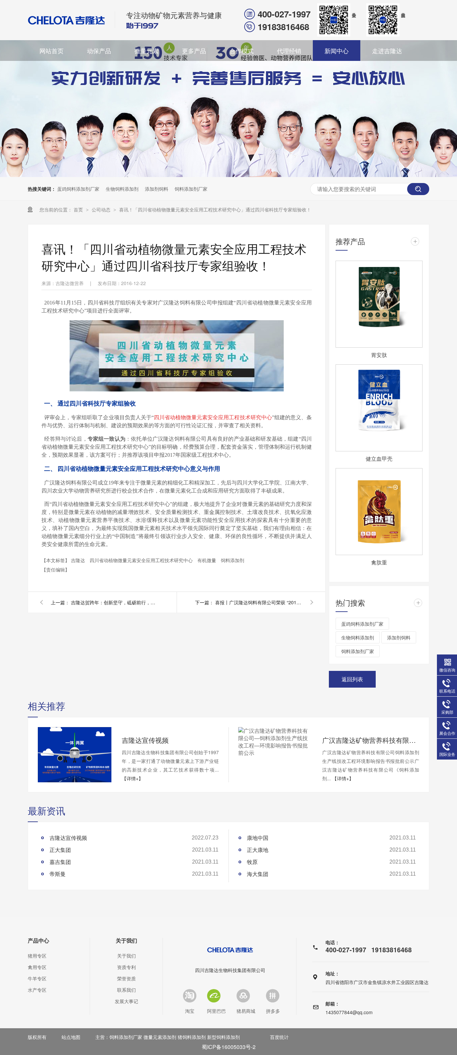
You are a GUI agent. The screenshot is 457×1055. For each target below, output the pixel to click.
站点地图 (71, 1037)
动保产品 (99, 50)
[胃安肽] (379, 304)
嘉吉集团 (60, 862)
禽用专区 (37, 967)
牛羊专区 (37, 978)
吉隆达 (78, 560)
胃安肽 (379, 355)
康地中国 (257, 838)
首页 (79, 209)
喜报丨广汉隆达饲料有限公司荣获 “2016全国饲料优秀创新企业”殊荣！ (258, 602)
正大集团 (60, 850)
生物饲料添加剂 (122, 188)
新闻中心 (337, 50)
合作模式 (242, 50)
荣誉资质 (126, 978)
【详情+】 (132, 778)
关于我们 (126, 940)
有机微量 (207, 560)
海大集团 (257, 874)
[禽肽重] (379, 511)
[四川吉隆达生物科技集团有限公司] (66, 20)
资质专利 (126, 967)
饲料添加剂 (232, 560)
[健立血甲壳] (379, 408)
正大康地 (257, 850)
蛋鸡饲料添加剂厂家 (78, 188)
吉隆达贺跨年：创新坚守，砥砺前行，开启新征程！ (114, 602)
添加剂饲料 (156, 188)
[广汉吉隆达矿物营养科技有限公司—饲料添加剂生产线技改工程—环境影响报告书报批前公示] (275, 742)
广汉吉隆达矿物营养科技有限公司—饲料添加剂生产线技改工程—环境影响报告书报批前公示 (370, 740)
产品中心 (38, 940)
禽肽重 (379, 562)
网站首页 (51, 50)
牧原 (252, 862)
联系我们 (126, 989)
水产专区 (37, 989)
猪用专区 (37, 955)
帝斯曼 (58, 874)
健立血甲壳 (379, 458)
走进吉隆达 (387, 50)
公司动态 (102, 209)
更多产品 (194, 50)
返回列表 (352, 679)
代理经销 (289, 50)
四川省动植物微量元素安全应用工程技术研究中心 (142, 560)
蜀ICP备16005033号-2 (229, 1047)
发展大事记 (126, 1001)
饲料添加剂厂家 (191, 188)
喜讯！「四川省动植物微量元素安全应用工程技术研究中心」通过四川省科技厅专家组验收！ (215, 209)
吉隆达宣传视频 (145, 740)
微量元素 (146, 50)
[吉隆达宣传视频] (74, 754)
